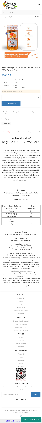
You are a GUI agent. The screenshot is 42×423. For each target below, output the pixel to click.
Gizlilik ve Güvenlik (21, 324)
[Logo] (10, 5)
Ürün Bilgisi (7, 132)
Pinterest (21, 366)
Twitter (21, 357)
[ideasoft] (10, 421)
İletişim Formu (21, 314)
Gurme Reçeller (19, 80)
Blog (21, 305)
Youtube (21, 363)
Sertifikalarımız (21, 299)
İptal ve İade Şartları (21, 327)
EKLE (36, 394)
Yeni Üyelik (21, 338)
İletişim (21, 302)
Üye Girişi (21, 341)
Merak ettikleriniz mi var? (32, 419)
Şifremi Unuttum (21, 344)
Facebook (21, 354)
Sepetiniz (21, 347)
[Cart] (38, 5)
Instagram (21, 360)
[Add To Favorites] (6, 112)
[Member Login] (34, 5)
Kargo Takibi (21, 308)
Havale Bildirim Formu (21, 311)
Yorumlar (17, 132)
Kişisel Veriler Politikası (21, 330)
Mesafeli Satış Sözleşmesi (21, 321)
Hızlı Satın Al (31, 103)
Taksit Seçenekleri (29, 132)
